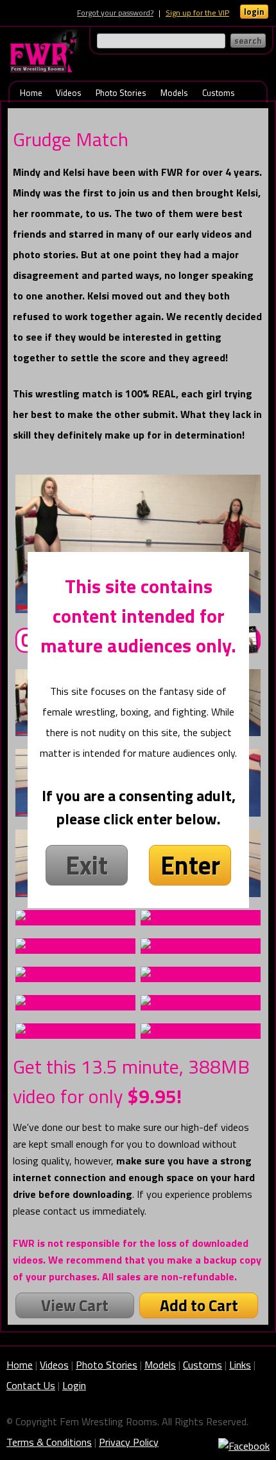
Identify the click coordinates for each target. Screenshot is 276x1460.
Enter (190, 865)
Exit (86, 865)
